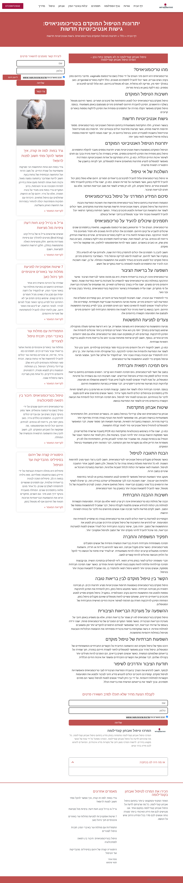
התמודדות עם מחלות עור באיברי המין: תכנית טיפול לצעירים (45, 336)
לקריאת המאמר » (53, 210)
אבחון (61, 6)
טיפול (52, 6)
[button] (73, 762)
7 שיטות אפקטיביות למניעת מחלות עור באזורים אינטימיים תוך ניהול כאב (42, 272)
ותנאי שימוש (131, 717)
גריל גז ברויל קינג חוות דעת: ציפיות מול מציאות (93, 809)
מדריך (41, 6)
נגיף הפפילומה (112, 6)
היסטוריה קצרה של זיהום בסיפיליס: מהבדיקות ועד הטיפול (45, 460)
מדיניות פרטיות (143, 717)
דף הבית (138, 6)
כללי (122, 36)
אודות (127, 6)
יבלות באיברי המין (77, 6)
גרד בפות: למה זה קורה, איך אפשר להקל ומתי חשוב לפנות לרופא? (42, 156)
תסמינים (95, 6)
